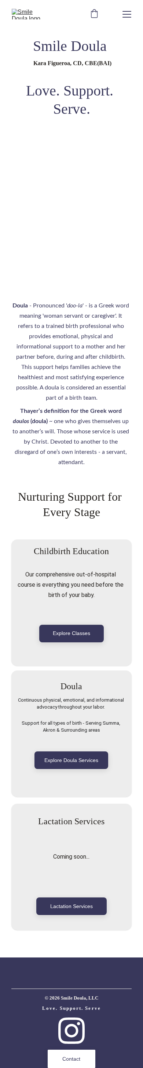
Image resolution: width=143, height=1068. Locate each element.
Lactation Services (71, 906)
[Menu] (126, 14)
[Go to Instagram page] (71, 1030)
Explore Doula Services (71, 760)
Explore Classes (71, 633)
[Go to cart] (94, 14)
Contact (71, 1059)
